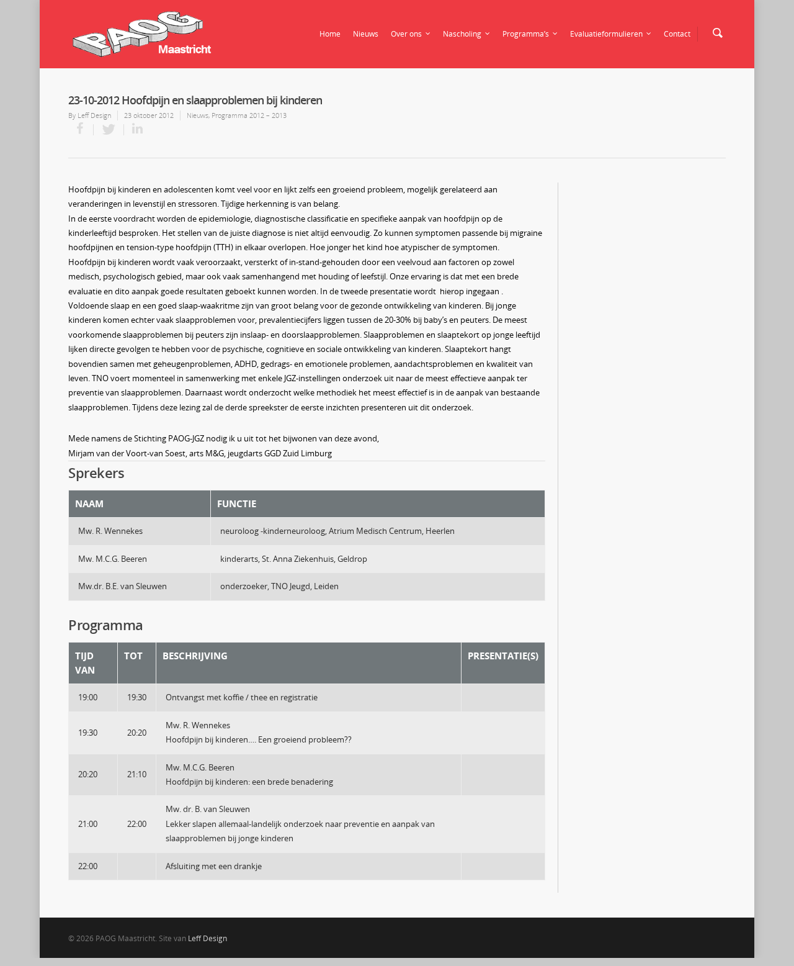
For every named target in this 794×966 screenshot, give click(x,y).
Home (330, 34)
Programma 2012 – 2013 (249, 115)
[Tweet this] (109, 129)
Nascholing (462, 34)
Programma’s (525, 34)
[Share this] (81, 129)
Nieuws (365, 34)
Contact (677, 34)
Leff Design (94, 115)
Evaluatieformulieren (606, 34)
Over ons (406, 34)
